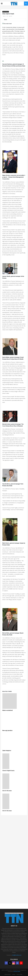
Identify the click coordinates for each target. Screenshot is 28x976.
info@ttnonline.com (16, 955)
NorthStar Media (17, 971)
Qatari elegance (6, 750)
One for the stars (7, 790)
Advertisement (8, 974)
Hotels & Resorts (5, 11)
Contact (13, 974)
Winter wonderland (7, 710)
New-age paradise (7, 730)
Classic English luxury (8, 770)
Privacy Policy (19, 974)
